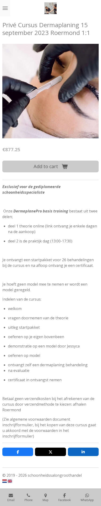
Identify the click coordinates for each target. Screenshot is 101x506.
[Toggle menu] (5, 8)
